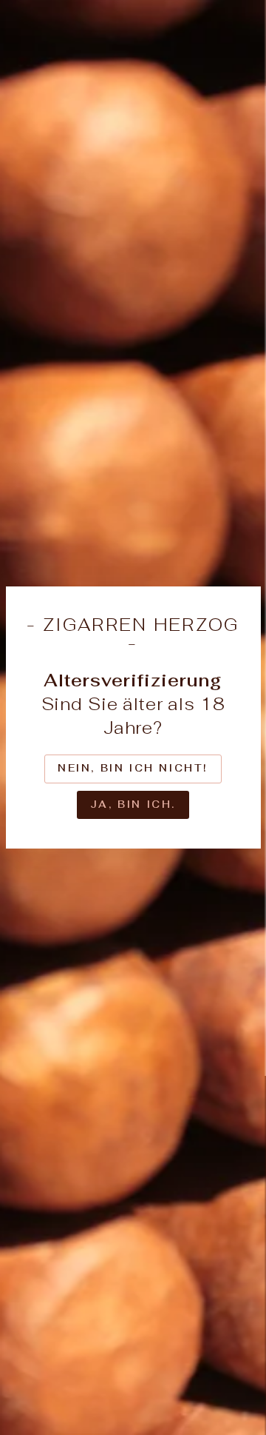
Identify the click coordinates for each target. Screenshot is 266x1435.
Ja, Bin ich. (133, 804)
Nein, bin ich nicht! (133, 768)
